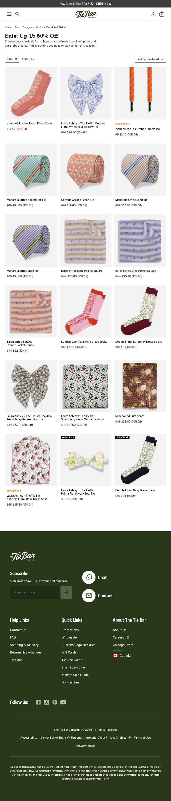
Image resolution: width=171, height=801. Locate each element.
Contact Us (18, 630)
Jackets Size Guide (75, 675)
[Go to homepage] (85, 14)
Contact (105, 595)
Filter (10, 59)
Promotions (70, 630)
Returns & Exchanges (25, 652)
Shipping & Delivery (24, 645)
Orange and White (33, 27)
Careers (118, 637)
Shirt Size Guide (73, 667)
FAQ (13, 637)
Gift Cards (69, 652)
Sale (17, 27)
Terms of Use (142, 737)
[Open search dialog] (17, 14)
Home (8, 27)
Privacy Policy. (101, 778)
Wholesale (69, 637)
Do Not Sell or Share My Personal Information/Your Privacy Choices (83, 737)
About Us (120, 630)
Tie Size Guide (72, 660)
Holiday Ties (70, 682)
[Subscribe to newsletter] (66, 592)
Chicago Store (123, 645)
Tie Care (16, 660)
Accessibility (28, 737)
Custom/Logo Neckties (79, 645)
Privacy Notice (85, 746)
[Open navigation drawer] (9, 14)
